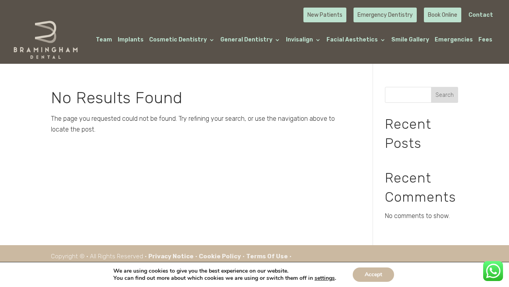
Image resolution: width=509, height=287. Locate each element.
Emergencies (454, 40)
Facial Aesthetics (352, 40)
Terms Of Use (267, 256)
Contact (480, 15)
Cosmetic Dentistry (178, 40)
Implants (131, 40)
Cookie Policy (220, 256)
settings (325, 278)
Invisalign (299, 40)
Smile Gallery (410, 40)
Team (104, 40)
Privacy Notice (171, 256)
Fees (485, 40)
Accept (373, 274)
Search (444, 95)
